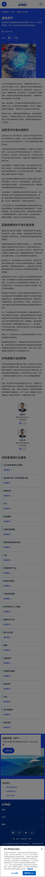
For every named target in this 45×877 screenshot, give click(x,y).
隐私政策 (30, 869)
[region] (22, 861)
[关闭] (41, 849)
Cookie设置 (14, 873)
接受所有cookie (29, 873)
